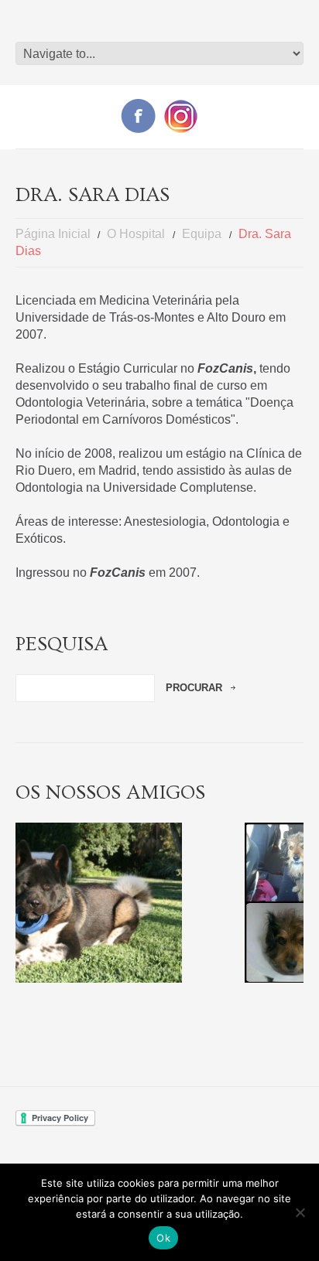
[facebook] (138, 114)
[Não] (299, 1212)
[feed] (180, 115)
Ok (163, 1238)
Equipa (201, 233)
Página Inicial (53, 233)
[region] (159, 903)
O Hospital (136, 233)
